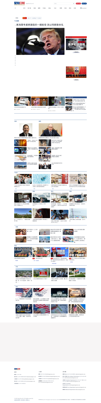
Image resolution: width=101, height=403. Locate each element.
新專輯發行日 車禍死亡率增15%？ (39, 204)
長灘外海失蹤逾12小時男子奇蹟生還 (56, 107)
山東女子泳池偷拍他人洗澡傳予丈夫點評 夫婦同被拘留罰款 (40, 185)
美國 (34, 8)
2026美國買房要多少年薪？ (40, 279)
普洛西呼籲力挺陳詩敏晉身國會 (38, 107)
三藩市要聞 (38, 109)
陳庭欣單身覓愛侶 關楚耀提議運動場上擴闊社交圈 (55, 231)
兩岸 (16, 188)
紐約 (15, 109)
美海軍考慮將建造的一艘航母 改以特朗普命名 (39, 25)
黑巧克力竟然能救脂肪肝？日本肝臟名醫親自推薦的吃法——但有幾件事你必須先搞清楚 (79, 108)
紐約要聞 (18, 109)
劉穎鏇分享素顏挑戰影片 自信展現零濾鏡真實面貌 (32, 238)
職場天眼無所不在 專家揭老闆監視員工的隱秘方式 (21, 204)
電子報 (29, 8)
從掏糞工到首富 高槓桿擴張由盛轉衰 (56, 156)
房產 (65, 8)
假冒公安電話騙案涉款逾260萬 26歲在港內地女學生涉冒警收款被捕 (77, 185)
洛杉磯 (50, 110)
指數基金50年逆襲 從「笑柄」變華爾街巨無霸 (32, 149)
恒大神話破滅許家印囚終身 (57, 163)
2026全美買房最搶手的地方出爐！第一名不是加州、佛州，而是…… (24, 280)
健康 (34, 191)
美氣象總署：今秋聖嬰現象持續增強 (32, 156)
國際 (39, 8)
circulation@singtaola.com (74, 381)
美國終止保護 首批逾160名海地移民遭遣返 (32, 163)
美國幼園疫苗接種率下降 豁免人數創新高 (40, 220)
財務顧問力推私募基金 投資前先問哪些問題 (77, 204)
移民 (70, 8)
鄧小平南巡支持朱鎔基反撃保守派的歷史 (77, 259)
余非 (34, 260)
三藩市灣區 (34, 109)
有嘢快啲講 (54, 263)
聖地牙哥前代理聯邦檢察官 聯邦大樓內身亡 (25, 137)
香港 (53, 188)
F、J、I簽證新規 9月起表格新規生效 (23, 299)
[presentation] (40, 41)
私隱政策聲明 (17, 400)
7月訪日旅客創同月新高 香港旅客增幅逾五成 (22, 185)
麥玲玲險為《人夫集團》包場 (32, 230)
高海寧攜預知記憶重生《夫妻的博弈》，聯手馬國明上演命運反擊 (79, 239)
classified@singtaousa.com (53, 378)
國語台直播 (84, 3)
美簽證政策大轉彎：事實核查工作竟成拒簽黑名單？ (76, 315)
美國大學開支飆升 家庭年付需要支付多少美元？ (59, 221)
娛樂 (61, 8)
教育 (52, 191)
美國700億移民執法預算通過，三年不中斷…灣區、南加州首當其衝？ (24, 316)
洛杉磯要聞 (53, 110)
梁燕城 (71, 262)
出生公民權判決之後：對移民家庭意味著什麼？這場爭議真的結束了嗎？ (58, 300)
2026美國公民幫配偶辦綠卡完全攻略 (41, 315)
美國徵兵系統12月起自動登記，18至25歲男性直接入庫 (79, 100)
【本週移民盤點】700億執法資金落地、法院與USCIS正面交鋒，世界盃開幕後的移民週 (77, 300)
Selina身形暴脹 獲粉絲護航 (79, 230)
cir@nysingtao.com (31, 381)
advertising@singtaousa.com (53, 376)
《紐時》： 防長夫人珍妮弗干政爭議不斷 (32, 141)
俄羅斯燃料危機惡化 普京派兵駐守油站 (49, 137)
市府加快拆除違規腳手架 (20, 107)
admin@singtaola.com (80, 374)
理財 (70, 191)
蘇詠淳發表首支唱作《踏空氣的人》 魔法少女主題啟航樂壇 (55, 238)
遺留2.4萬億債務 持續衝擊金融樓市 (57, 148)
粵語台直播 (78, 3)
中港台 (44, 8)
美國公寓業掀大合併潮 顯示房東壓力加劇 (59, 279)
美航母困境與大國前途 (19, 258)
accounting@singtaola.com (74, 385)
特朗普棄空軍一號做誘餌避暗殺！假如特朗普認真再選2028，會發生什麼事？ (59, 260)
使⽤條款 (23, 400)
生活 (15, 191)
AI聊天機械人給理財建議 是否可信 (77, 220)
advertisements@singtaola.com (71, 377)
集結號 (37, 260)
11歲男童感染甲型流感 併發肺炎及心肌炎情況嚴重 (59, 185)
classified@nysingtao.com (28, 379)
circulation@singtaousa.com (46, 382)
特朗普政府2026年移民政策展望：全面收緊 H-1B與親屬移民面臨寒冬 (59, 316)
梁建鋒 (16, 260)
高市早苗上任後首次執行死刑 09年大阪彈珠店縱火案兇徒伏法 (57, 141)
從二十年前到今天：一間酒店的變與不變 (22, 220)
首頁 (24, 8)
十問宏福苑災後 (37, 258)
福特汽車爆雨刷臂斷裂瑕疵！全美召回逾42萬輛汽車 (79, 104)
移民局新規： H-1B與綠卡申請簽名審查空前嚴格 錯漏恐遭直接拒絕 (41, 300)
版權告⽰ (28, 400)
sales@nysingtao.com (31, 376)
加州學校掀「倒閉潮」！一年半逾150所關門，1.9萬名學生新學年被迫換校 (59, 205)
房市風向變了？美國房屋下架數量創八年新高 (77, 279)
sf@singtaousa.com (50, 374)
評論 (15, 245)
